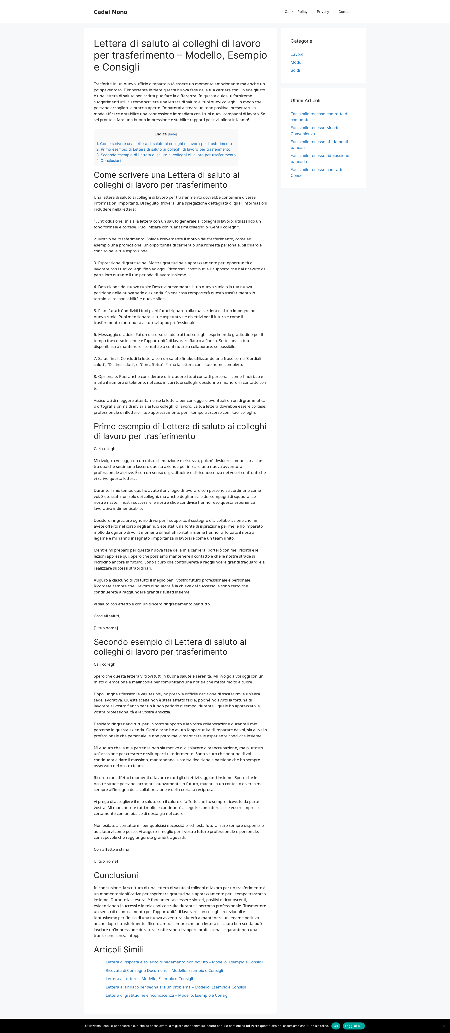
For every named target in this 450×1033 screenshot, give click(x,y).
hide (172, 134)
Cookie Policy (296, 11)
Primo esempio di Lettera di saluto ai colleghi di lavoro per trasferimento (163, 149)
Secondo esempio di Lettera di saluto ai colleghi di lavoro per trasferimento (166, 155)
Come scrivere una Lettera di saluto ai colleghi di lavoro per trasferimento (164, 143)
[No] (444, 1026)
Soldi (295, 70)
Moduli (297, 62)
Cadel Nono (110, 12)
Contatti (345, 11)
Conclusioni (108, 160)
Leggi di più (354, 1026)
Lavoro (297, 54)
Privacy (323, 11)
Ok (336, 1026)
